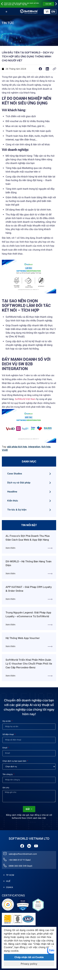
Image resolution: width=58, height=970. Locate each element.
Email (5, 748)
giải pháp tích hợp (17, 446)
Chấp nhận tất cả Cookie (29, 957)
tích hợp (45, 446)
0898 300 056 (15, 866)
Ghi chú (5, 788)
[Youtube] (36, 846)
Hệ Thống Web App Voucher (23, 638)
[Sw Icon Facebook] (22, 846)
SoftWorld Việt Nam (25, 399)
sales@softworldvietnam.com (23, 854)
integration (34, 446)
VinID (5, 450)
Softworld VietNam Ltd (29, 838)
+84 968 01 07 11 (17, 860)
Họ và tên (6, 721)
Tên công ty (7, 774)
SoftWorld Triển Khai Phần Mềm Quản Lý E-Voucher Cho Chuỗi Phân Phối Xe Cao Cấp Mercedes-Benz (29, 663)
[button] (2, 4)
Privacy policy (29, 963)
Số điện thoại (8, 734)
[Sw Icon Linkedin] (29, 846)
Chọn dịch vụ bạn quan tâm (14, 761)
